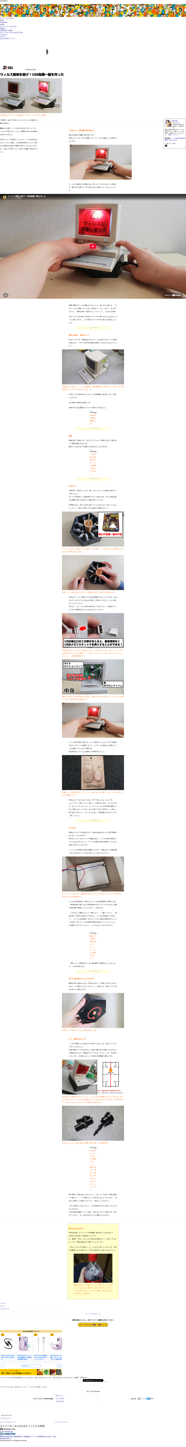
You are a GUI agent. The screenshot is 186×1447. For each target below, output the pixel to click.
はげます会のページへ (8, 38)
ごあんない (4, 34)
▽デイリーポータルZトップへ (93, 1314)
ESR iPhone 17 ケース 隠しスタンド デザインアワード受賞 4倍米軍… (57, 1357)
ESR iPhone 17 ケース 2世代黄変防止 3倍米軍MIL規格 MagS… (24, 1357)
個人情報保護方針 (16, 1436)
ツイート (3, 1303)
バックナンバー (5, 1418)
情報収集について (30, 1436)
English (2, 28)
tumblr (2, 24)
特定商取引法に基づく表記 (47, 1436)
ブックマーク (4, 1309)
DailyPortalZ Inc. (5, 1438)
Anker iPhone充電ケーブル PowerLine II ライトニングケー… (41, 1357)
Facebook (3, 22)
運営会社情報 (4, 1436)
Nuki (174, 143)
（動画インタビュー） (173, 134)
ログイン (3, 36)
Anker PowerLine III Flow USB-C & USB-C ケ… (8, 1357)
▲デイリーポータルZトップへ (8, 1422)
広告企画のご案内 (6, 30)
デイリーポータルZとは (8, 26)
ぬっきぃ (175, 121)
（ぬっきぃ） (176, 122)
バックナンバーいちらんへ (61, 1422)
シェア (2, 1306)
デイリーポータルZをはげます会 (11, 32)
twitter (2, 20)
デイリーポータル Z (7, 18)
